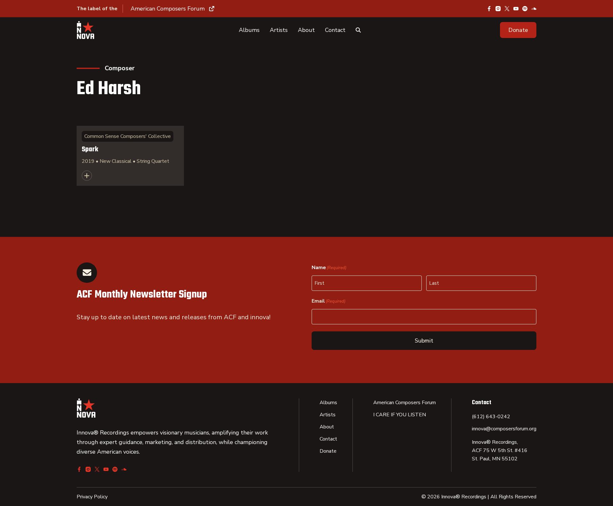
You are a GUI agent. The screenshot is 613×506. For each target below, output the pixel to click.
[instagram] (498, 8)
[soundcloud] (533, 8)
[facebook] (489, 8)
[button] (518, 30)
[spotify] (524, 8)
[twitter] (507, 8)
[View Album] (130, 156)
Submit (424, 340)
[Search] (358, 30)
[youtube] (515, 8)
